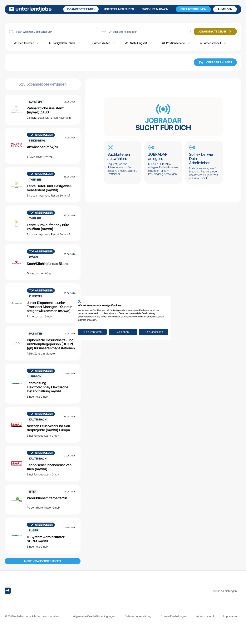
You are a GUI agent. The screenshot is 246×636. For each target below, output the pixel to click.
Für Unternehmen (193, 9)
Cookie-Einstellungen (174, 616)
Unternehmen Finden (119, 9)
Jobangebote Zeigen (212, 31)
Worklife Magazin (155, 9)
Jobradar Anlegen (218, 62)
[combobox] (146, 31)
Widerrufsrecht (205, 616)
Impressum (230, 616)
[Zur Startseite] (30, 9)
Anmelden (225, 9)
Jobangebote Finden (81, 9)
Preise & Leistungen (225, 591)
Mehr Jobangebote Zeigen (42, 561)
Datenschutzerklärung (138, 616)
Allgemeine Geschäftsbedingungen (94, 616)
